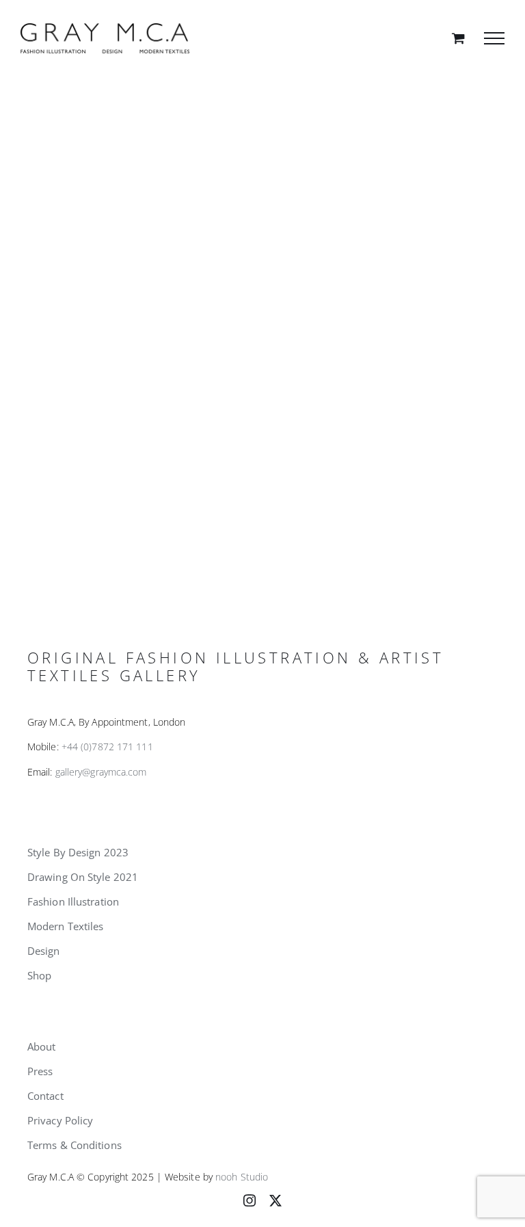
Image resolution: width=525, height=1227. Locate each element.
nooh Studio (241, 1176)
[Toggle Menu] (494, 38)
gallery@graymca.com (101, 771)
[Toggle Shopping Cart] (458, 38)
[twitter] (275, 1200)
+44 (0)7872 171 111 (107, 746)
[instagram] (249, 1200)
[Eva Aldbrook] (262, 319)
